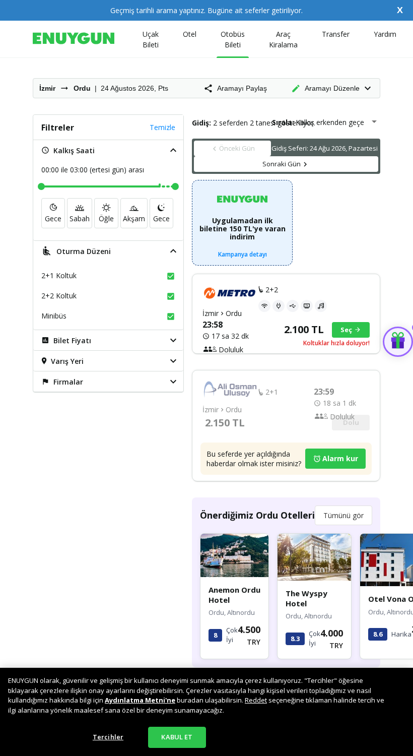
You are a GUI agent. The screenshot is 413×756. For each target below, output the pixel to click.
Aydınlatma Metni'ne (140, 700)
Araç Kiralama (283, 39)
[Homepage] (73, 38)
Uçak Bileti (151, 39)
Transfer (336, 34)
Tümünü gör (343, 515)
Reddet (256, 700)
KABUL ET (176, 736)
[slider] (41, 186)
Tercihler (108, 736)
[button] (108, 150)
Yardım (385, 34)
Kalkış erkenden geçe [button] (330, 122)
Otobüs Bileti (233, 39)
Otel (189, 34)
